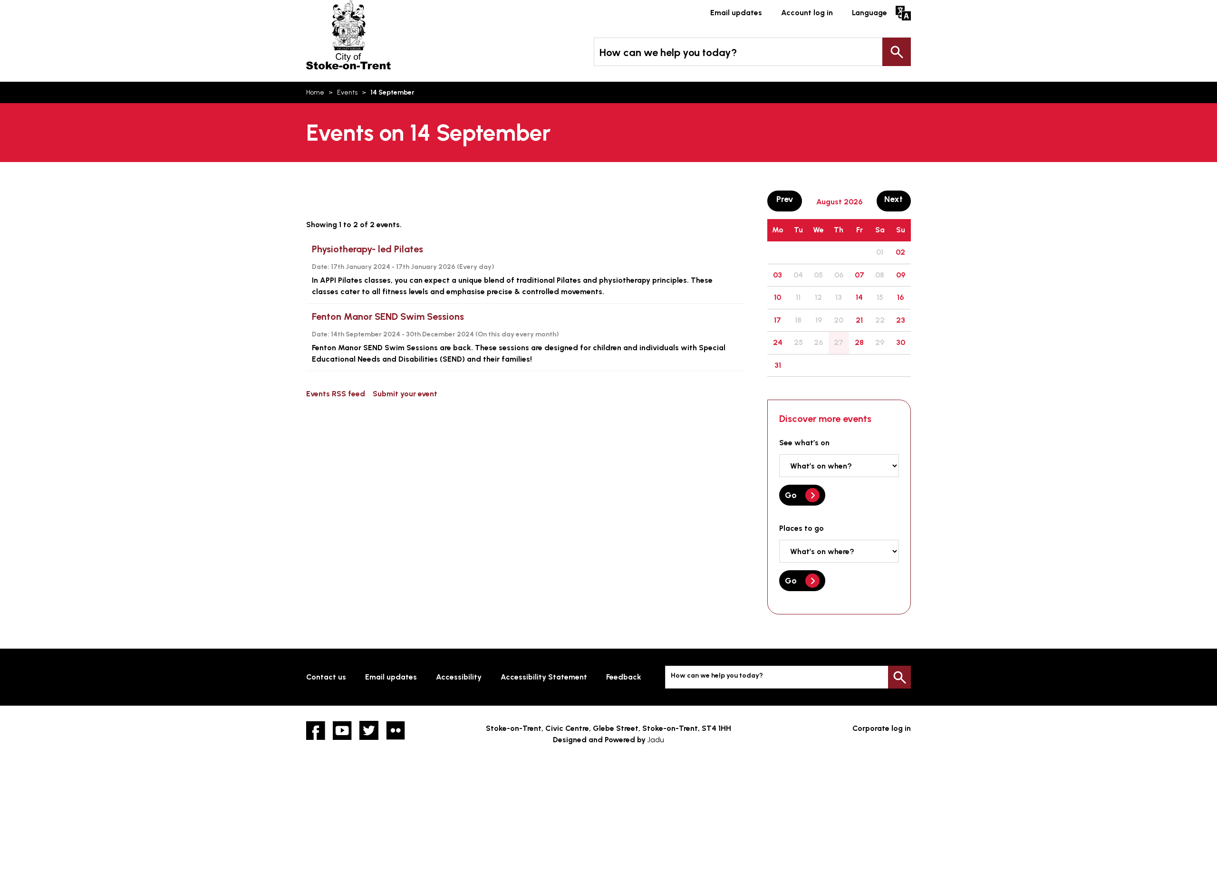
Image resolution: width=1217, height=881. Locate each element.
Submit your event (405, 393)
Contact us (326, 676)
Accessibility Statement (544, 676)
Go (791, 495)
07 (859, 274)
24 (777, 342)
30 (900, 342)
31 (777, 365)
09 (900, 274)
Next (897, 198)
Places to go (801, 528)
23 (900, 320)
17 (777, 320)
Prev (789, 198)
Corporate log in (881, 728)
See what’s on (804, 442)
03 (777, 274)
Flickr (395, 730)
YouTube (342, 730)
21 (859, 320)
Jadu (655, 739)
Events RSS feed (335, 393)
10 (777, 297)
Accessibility (459, 676)
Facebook (315, 730)
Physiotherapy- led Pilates (367, 249)
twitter (368, 730)
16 (900, 297)
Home (315, 92)
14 (859, 297)
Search (896, 52)
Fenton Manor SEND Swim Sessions (388, 316)
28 (859, 342)
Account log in (807, 12)
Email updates (736, 12)
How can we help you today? (668, 52)
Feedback (623, 676)
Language (869, 12)
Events (347, 92)
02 (900, 252)
